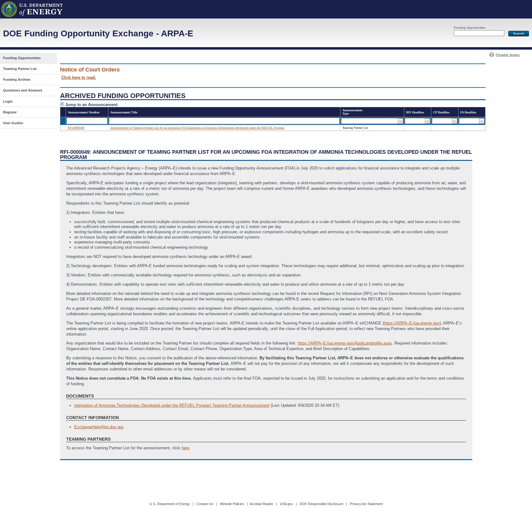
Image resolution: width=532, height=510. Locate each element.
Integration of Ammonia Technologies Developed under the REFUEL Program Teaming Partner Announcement (171, 405)
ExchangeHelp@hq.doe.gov (99, 427)
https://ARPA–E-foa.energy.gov (412, 323)
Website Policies (232, 504)
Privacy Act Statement (366, 504)
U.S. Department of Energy (170, 504)
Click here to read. (78, 77)
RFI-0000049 (76, 127)
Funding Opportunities (470, 27)
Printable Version (508, 54)
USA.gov (286, 504)
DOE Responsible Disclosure (321, 504)
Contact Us (204, 504)
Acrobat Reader (261, 504)
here (185, 448)
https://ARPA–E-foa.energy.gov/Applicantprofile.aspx (345, 343)
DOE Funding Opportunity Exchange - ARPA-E (98, 33)
